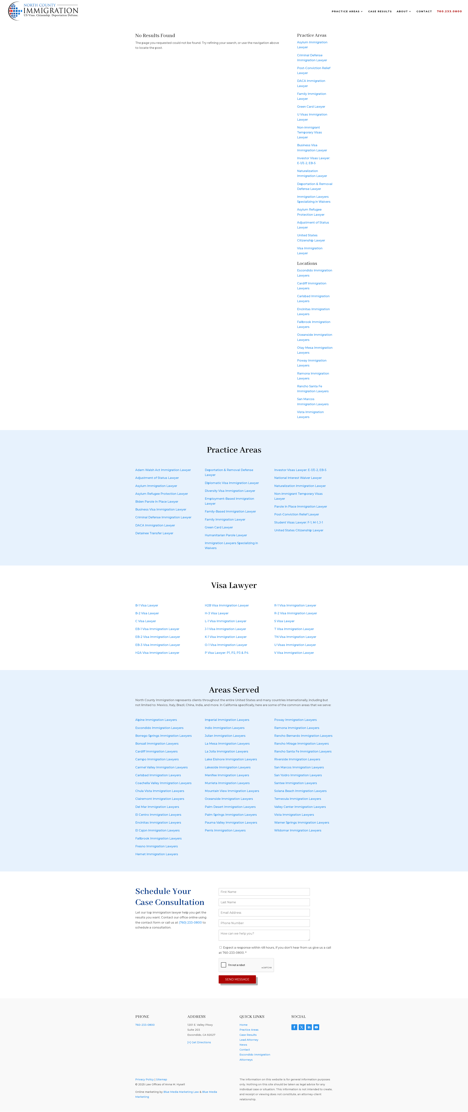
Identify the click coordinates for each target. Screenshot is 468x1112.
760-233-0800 (145, 1024)
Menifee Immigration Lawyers (227, 775)
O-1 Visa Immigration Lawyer (226, 645)
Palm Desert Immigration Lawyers (230, 807)
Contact (424, 11)
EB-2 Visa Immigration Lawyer (157, 637)
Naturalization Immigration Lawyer (300, 486)
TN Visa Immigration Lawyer (295, 637)
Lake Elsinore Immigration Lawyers (231, 759)
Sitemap (161, 1079)
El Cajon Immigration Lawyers (157, 830)
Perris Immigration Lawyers (225, 830)
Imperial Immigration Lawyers (227, 720)
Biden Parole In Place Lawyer (156, 501)
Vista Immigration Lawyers (294, 814)
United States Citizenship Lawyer (298, 530)
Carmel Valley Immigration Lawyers (161, 767)
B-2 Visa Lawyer (147, 613)
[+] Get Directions (199, 1042)
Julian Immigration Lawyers (225, 735)
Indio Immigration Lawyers (225, 728)
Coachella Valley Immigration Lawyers (163, 783)
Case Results (380, 11)
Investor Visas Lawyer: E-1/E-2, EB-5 (300, 470)
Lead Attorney (248, 1039)
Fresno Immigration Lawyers (156, 846)
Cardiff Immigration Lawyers (156, 751)
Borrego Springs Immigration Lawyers (163, 735)
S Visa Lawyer (284, 621)
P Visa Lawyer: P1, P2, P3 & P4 (226, 653)
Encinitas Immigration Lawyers (158, 822)
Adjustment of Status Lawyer (157, 478)
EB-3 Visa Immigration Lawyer (157, 645)
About (402, 11)
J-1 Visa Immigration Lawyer (225, 629)
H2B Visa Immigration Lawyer (227, 605)
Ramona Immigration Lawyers (296, 728)
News (243, 1044)
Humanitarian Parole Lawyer (226, 535)
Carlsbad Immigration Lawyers (158, 775)
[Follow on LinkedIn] (309, 1027)
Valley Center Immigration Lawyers (300, 807)
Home (243, 1024)
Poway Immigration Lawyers (295, 720)
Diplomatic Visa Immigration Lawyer (232, 483)
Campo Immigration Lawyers (157, 759)
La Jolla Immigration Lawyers (226, 751)
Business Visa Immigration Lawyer (160, 509)
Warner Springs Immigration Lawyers (301, 822)
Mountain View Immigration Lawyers (232, 791)
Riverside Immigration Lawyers (297, 759)
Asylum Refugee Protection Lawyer (161, 494)
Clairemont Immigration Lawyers (159, 799)
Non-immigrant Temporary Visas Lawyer (309, 132)
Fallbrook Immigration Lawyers (158, 838)
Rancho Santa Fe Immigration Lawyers (303, 751)
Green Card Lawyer (311, 106)
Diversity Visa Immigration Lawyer (230, 491)
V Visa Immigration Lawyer (294, 653)
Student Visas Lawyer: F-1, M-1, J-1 (298, 522)
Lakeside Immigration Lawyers (228, 767)
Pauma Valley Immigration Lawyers (231, 822)
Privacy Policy (144, 1079)
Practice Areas (346, 11)
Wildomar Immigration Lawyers (297, 830)
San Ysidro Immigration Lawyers (298, 775)
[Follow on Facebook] (294, 1027)
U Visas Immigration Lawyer (295, 645)
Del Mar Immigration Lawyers (157, 807)
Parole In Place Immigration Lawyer (300, 506)
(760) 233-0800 (190, 922)
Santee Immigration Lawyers (295, 783)
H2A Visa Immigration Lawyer (157, 653)
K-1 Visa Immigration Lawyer (226, 637)
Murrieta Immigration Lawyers (227, 783)
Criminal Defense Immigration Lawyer (163, 517)
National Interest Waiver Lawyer (298, 478)
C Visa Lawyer (145, 621)
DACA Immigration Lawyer (155, 525)
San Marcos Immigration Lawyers (299, 767)
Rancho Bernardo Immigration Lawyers (303, 735)
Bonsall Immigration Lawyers (157, 743)
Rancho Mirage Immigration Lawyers (301, 743)
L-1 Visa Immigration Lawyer (225, 621)
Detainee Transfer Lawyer (154, 533)
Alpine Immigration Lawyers (156, 720)
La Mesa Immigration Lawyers (227, 743)
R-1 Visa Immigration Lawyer (295, 605)
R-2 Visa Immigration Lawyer (295, 613)
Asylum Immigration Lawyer (156, 486)
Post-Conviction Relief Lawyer (296, 514)
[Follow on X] (302, 1027)
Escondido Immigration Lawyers (159, 728)
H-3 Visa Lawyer (217, 613)
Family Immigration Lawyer (225, 519)
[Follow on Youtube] (316, 1027)
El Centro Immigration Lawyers (158, 814)
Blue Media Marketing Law (181, 1092)
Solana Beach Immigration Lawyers (300, 791)
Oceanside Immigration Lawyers (229, 799)
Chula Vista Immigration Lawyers (159, 791)
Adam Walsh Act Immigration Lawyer (163, 470)
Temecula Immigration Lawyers (297, 799)
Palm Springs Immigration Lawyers (231, 814)
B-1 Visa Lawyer (146, 605)
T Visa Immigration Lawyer (294, 629)
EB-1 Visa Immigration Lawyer (157, 629)
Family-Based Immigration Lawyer (230, 511)
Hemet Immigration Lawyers (156, 854)
